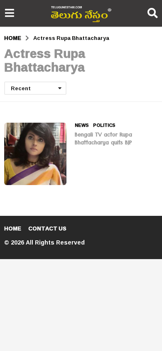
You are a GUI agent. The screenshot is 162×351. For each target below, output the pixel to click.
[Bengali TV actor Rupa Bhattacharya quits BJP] (35, 154)
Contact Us (47, 228)
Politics (104, 125)
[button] (9, 13)
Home (12, 228)
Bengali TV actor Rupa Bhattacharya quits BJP (103, 139)
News (82, 125)
